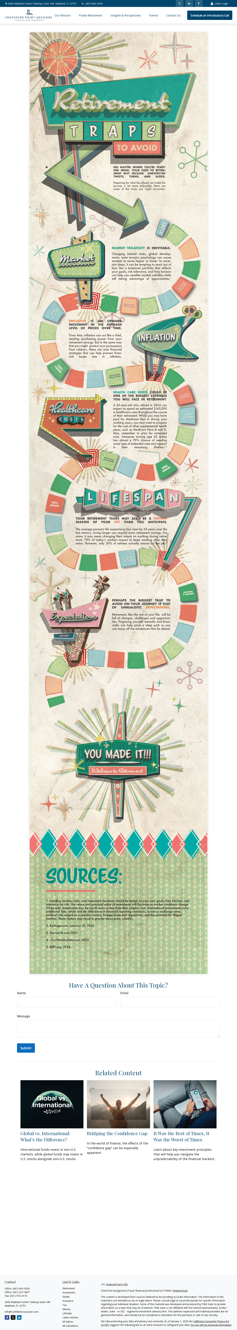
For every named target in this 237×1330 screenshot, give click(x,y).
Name (21, 993)
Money (66, 1309)
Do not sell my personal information (211, 1325)
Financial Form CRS (117, 1284)
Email (124, 993)
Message (23, 1016)
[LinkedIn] (189, 3)
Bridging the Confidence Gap (117, 1133)
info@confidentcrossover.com (22, 1311)
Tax (64, 1305)
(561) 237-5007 (21, 1292)
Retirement (68, 1288)
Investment (68, 1292)
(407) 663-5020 (94, 3)
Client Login (221, 3)
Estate (66, 1296)
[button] (62, 15)
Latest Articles (70, 1317)
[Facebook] (199, 3)
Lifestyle (67, 1313)
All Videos (67, 1321)
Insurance (67, 1300)
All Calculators (70, 1325)
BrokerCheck (180, 1290)
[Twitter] (180, 3)
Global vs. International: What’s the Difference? (45, 1136)
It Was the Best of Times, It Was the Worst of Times (181, 1136)
